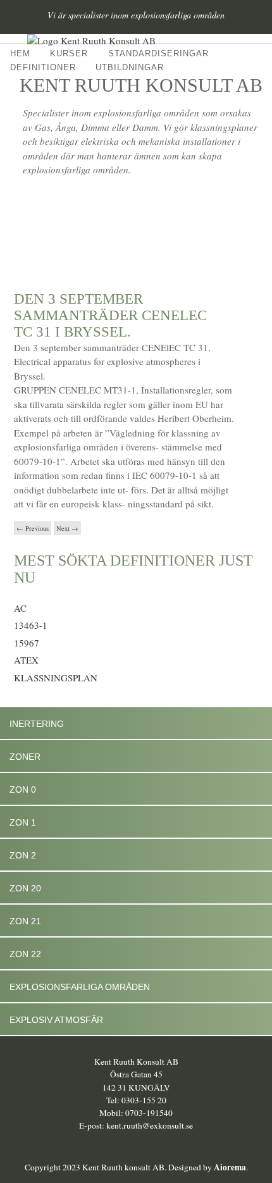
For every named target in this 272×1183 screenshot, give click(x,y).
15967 (26, 642)
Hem (20, 53)
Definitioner (43, 67)
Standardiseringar (158, 53)
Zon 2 (22, 855)
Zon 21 (25, 921)
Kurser (69, 53)
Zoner (24, 757)
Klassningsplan (55, 677)
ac (20, 608)
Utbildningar (130, 67)
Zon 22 (25, 954)
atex (26, 659)
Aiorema (230, 1167)
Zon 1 (22, 822)
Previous (32, 528)
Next (67, 528)
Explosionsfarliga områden (79, 987)
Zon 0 (22, 789)
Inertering (36, 724)
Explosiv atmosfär (56, 1020)
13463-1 (30, 625)
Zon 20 (25, 888)
